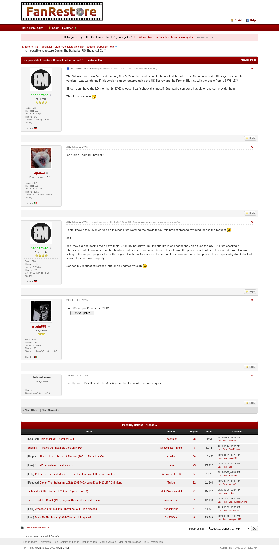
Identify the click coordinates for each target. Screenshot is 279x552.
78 (194, 438)
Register (67, 27)
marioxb (233, 475)
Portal (238, 20)
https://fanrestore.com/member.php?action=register (163, 37)
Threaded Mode (247, 60)
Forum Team (30, 542)
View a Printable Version (37, 527)
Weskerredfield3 (171, 474)
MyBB (38, 547)
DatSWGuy (171, 517)
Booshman (171, 438)
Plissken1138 (235, 510)
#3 (252, 222)
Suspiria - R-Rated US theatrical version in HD (54, 447)
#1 (252, 68)
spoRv (171, 456)
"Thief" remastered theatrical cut (54, 465)
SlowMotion (234, 449)
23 (194, 465)
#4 (252, 300)
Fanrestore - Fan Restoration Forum (40, 46)
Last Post (222, 440)
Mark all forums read (130, 542)
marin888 (39, 326)
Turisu (171, 482)
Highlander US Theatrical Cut (57, 438)
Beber (171, 465)
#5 (252, 375)
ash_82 (232, 484)
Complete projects (72, 46)
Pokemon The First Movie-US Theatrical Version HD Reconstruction (75, 474)
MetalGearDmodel (171, 491)
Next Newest (49, 410)
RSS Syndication (153, 542)
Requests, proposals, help (99, 46)
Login (55, 27)
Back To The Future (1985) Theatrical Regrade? (63, 517)
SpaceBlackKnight (171, 447)
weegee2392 (235, 519)
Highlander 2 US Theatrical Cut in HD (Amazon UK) (57, 491)
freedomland (171, 509)
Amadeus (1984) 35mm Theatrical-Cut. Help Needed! (66, 509)
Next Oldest (32, 410)
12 (194, 482)
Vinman (232, 440)
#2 (252, 147)
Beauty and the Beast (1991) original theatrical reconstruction (63, 500)
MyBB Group (63, 547)
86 (194, 456)
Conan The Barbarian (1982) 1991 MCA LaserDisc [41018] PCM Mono (81, 482)
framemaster (171, 500)
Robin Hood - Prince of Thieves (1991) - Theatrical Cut (72, 456)
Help (253, 20)
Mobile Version (107, 542)
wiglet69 (233, 458)
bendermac (150, 68)
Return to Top (89, 542)
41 (194, 509)
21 (194, 491)
